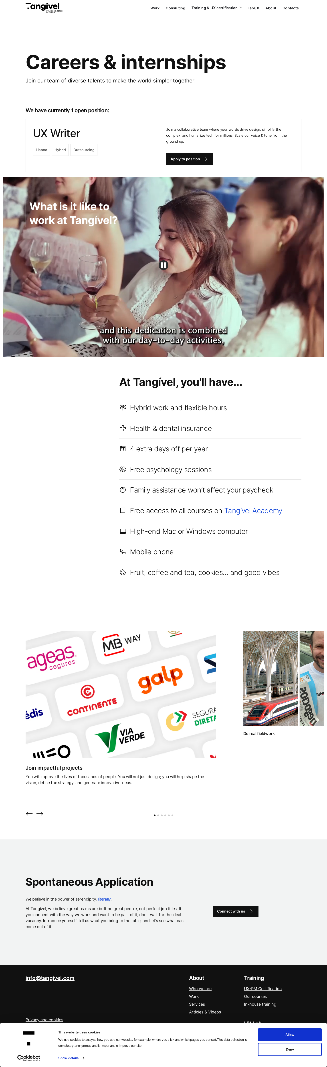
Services (197, 1004)
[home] (44, 8)
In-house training (260, 1004)
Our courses (255, 996)
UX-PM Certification (263, 988)
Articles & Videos (205, 1012)
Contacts (291, 8)
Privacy (44, 1019)
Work (154, 8)
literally (104, 899)
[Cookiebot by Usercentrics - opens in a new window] (28, 1058)
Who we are (200, 988)
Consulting (175, 8)
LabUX (253, 8)
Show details (68, 1058)
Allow (289, 1035)
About (270, 8)
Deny (290, 1049)
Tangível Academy (253, 510)
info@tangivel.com (50, 978)
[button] (29, 814)
